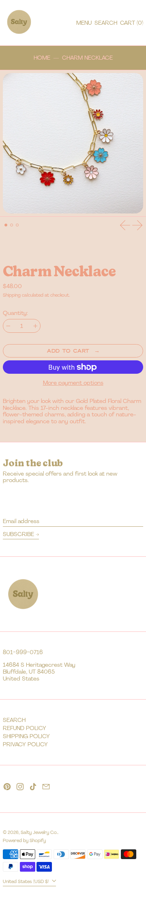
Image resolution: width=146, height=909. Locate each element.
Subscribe (18, 534)
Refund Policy (24, 728)
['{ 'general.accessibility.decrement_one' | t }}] (8, 326)
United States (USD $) (26, 881)
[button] (105, 23)
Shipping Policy (26, 736)
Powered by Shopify (24, 840)
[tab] (5, 225)
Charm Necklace (87, 57)
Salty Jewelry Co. (39, 832)
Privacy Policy (25, 744)
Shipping (12, 295)
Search (14, 720)
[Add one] (35, 326)
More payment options (73, 382)
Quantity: (15, 313)
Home (42, 57)
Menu (84, 22)
